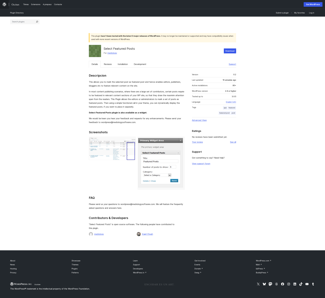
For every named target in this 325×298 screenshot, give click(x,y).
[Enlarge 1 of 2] (132, 140)
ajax (225, 108)
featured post (224, 113)
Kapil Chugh (147, 234)
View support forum (201, 163)
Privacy (13, 272)
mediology (112, 53)
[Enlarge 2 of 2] (181, 140)
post (233, 113)
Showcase (76, 261)
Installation (123, 64)
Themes (75, 265)
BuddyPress (262, 272)
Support (232, 64)
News (12, 265)
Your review (197, 142)
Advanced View (199, 120)
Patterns (75, 272)
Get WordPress (313, 4)
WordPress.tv (140, 272)
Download (229, 51)
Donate (198, 269)
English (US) (231, 102)
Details (95, 64)
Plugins (75, 269)
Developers (138, 269)
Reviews (108, 64)
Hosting (13, 269)
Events (197, 265)
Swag (197, 272)
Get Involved (199, 261)
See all (233, 142)
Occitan (37, 284)
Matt (259, 265)
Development (140, 64)
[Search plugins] (37, 21)
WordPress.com (263, 261)
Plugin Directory (17, 13)
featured (232, 108)
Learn (135, 261)
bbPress (260, 269)
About (12, 261)
